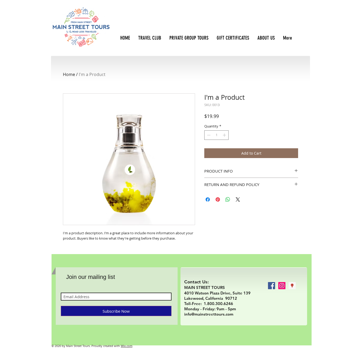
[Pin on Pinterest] (218, 199)
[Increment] (225, 135)
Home (69, 74)
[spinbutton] (216, 135)
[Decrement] (208, 135)
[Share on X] (238, 199)
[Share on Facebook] (208, 199)
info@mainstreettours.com (208, 314)
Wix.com (126, 346)
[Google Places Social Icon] (292, 285)
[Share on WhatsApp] (228, 199)
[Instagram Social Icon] (281, 285)
